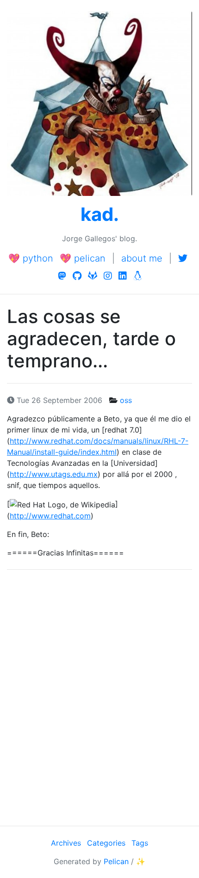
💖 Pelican (83, 258)
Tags (139, 843)
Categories (106, 843)
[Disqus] (99, 696)
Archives (66, 843)
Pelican (116, 861)
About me (141, 258)
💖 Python (30, 258)
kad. (100, 214)
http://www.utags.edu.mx (54, 474)
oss (126, 400)
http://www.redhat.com (50, 515)
